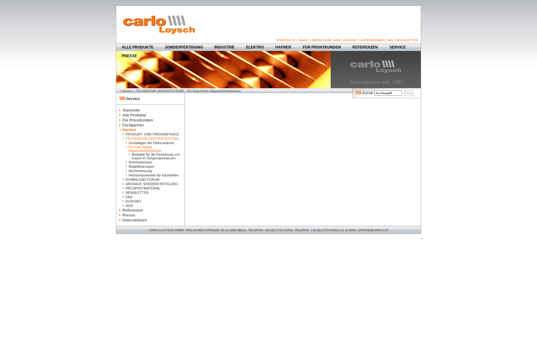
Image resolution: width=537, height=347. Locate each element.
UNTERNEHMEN (372, 40)
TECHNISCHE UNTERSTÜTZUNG (160, 91)
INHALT (303, 40)
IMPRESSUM (321, 40)
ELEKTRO (255, 47)
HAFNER (283, 47)
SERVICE (397, 47)
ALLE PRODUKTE (138, 47)
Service (127, 91)
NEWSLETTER (407, 40)
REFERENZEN (365, 47)
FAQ (390, 40)
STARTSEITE (286, 40)
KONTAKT (350, 40)
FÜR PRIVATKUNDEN (322, 47)
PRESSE (129, 56)
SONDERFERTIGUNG (184, 47)
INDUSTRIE (224, 47)
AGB (336, 40)
